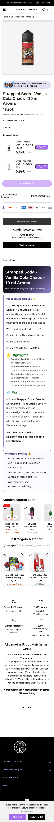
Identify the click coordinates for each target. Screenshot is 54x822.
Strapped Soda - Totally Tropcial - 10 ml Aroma (11, 525)
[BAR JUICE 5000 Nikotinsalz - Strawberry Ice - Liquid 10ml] (40, 561)
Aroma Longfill (42, 546)
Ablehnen (17, 817)
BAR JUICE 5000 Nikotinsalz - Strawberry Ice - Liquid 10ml (40, 576)
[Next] (50, 135)
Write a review (27, 245)
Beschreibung (9, 260)
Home (5, 17)
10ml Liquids (11, 546)
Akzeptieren (36, 817)
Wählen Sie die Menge (13, 121)
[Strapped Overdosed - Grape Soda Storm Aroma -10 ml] (32, 512)
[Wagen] (48, 9)
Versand (20, 114)
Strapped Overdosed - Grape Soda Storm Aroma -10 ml (32, 525)
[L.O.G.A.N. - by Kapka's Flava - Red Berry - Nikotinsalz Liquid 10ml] (14, 561)
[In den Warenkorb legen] (15, 517)
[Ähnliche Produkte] (22, 554)
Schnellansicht (42, 147)
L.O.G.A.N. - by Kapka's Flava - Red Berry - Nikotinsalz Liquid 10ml (14, 576)
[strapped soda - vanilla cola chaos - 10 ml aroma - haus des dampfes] (27, 47)
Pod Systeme (27, 546)
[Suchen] (43, 9)
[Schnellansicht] (8, 517)
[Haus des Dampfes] (26, 9)
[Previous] (45, 135)
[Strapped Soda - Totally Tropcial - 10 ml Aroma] (11, 512)
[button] (4, 9)
